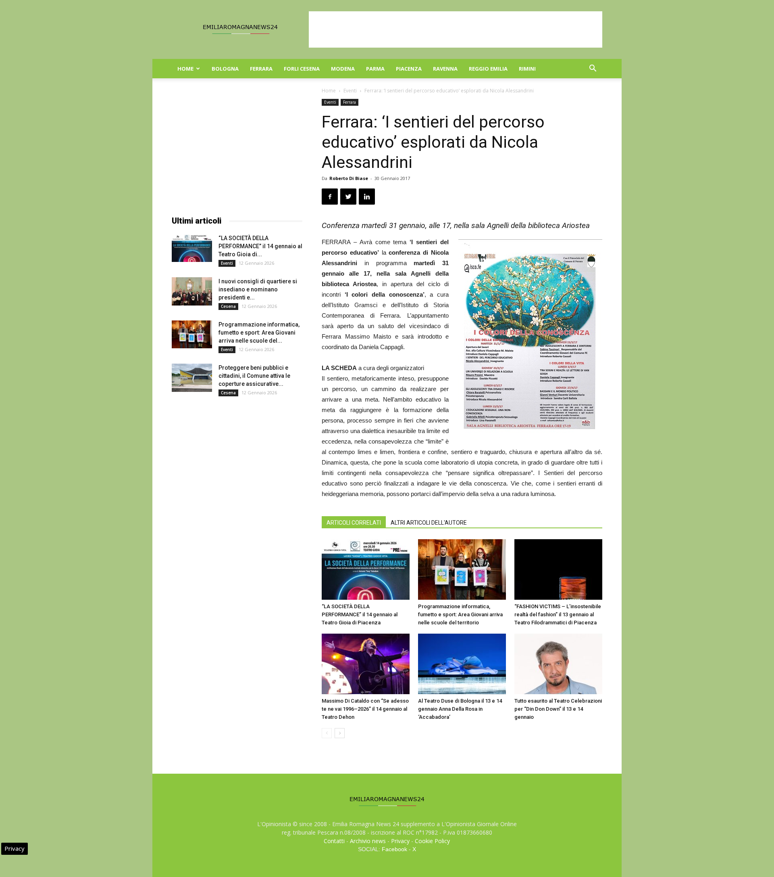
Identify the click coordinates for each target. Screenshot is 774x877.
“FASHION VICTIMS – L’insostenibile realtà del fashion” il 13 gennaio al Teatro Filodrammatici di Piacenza (557, 614)
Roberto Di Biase (348, 178)
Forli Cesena (302, 68)
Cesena (228, 306)
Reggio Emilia (488, 68)
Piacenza (409, 68)
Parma (375, 68)
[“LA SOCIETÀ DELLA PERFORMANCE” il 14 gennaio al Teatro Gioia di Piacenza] (366, 569)
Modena (343, 68)
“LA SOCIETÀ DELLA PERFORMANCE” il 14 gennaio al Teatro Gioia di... (260, 246)
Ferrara (261, 68)
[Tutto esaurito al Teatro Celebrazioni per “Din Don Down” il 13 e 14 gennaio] (558, 664)
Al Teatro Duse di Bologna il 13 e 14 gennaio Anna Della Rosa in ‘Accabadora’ (460, 709)
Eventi (350, 90)
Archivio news (368, 841)
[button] (592, 69)
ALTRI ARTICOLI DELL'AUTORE (429, 522)
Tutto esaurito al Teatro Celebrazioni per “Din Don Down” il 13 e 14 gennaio (558, 709)
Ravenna (445, 68)
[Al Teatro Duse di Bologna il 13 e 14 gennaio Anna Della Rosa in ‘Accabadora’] (462, 664)
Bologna (225, 68)
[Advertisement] (455, 29)
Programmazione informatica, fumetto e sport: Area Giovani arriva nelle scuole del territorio (460, 614)
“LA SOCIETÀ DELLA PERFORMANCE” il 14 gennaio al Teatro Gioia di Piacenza (359, 614)
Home (185, 68)
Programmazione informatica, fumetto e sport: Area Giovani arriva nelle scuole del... (259, 332)
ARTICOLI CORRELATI (354, 522)
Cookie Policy (432, 841)
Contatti (334, 841)
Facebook (394, 849)
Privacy (400, 841)
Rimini (527, 68)
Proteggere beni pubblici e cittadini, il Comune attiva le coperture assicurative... (254, 375)
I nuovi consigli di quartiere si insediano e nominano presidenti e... (257, 289)
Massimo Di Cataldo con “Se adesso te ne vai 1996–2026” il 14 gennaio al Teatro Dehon (365, 709)
